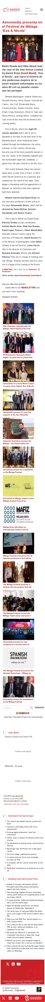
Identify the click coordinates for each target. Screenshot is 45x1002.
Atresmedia (25, 275)
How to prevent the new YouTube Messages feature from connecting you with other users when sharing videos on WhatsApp (25, 948)
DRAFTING (8, 269)
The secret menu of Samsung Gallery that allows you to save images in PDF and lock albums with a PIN (25, 913)
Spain (27, 8)
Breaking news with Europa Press (23, 879)
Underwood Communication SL (13, 991)
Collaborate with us (11, 983)
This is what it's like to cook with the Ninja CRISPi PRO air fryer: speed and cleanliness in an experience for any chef (25, 927)
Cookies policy (8, 981)
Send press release (26, 983)
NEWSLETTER (28, 287)
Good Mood (28, 73)
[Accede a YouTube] (17, 998)
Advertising (27, 981)
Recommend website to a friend (15, 801)
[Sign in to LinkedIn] (10, 998)
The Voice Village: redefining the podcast (21, 854)
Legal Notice (37, 981)
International (31, 14)
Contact (37, 983)
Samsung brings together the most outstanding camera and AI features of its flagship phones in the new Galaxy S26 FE (25, 894)
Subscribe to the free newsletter (16, 804)
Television (33, 269)
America (28, 11)
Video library (13, 732)
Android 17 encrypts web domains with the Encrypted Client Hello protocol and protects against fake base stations (23, 886)
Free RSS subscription (12, 796)
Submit (31, 708)
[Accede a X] (4, 998)
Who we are (18, 981)
